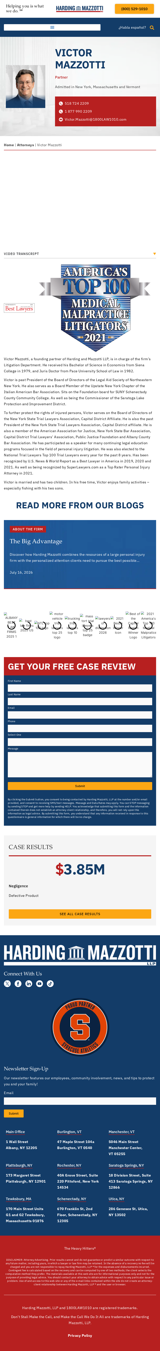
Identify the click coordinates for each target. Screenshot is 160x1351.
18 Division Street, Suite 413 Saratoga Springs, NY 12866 (131, 1181)
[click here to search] (152, 28)
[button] (52, 27)
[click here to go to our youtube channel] (39, 983)
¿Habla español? (132, 27)
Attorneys (25, 145)
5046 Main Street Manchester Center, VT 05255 (126, 1148)
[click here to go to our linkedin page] (28, 983)
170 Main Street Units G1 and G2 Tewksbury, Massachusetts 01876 (25, 1215)
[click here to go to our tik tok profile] (50, 983)
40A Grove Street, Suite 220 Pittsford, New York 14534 (78, 1181)
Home (9, 145)
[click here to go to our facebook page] (18, 983)
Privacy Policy (80, 1335)
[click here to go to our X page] (7, 983)
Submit (80, 786)
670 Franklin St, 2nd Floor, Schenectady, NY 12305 (77, 1215)
